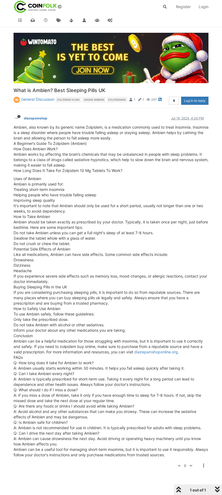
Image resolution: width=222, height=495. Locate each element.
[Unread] (33, 20)
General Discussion (37, 99)
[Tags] (58, 20)
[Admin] (110, 20)
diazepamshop (35, 118)
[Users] (84, 20)
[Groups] (97, 20)
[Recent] (45, 20)
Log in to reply (194, 101)
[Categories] (20, 20)
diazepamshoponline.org (156, 352)
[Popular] (71, 20)
